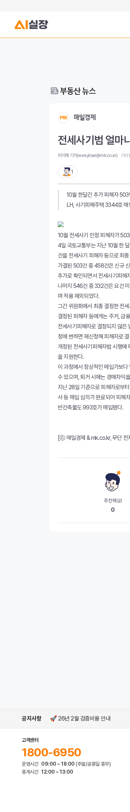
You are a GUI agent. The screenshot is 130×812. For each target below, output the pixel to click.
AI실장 (31, 25)
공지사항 (31, 718)
